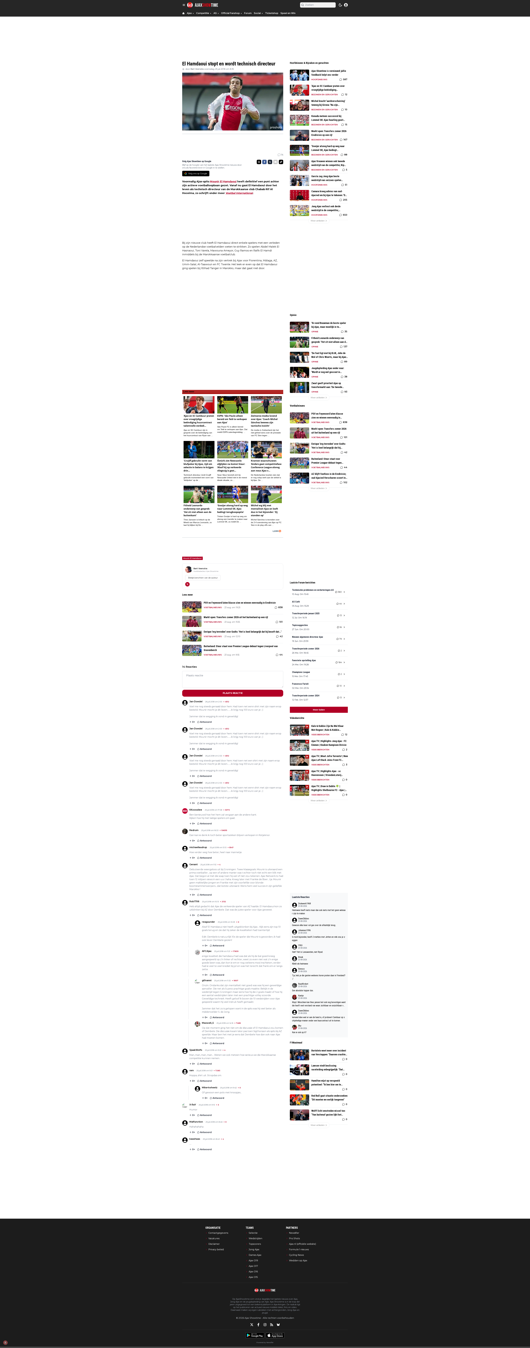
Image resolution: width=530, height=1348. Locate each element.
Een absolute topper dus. (302, 990)
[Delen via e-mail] (275, 162)
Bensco (301, 969)
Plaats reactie (233, 693)
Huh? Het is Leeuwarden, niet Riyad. (307, 952)
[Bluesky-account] (278, 1324)
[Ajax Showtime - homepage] (202, 5)
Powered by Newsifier (265, 1342)
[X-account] (251, 1324)
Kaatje (301, 995)
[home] (183, 13)
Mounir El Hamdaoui (223, 181)
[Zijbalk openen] (184, 5)
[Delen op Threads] (259, 162)
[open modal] (346, 5)
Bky (299, 1026)
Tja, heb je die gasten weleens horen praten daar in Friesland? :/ (318, 977)
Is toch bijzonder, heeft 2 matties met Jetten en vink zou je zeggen (318, 939)
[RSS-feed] (271, 1324)
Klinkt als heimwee (300, 963)
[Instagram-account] (265, 1324)
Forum (248, 13)
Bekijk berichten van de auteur (203, 578)
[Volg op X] (187, 584)
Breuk (300, 957)
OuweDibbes (303, 918)
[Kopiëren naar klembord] (281, 162)
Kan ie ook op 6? (299, 1032)
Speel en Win (288, 13)
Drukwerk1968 (304, 903)
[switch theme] (340, 5)
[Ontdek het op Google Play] (255, 1335)
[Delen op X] (270, 162)
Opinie (314, 331)
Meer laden (319, 710)
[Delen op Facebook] (264, 162)
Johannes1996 (304, 930)
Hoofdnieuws (319, 79)
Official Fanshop (230, 13)
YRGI (300, 945)
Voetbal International (239, 193)
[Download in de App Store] (275, 1335)
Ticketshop (271, 13)
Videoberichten (320, 734)
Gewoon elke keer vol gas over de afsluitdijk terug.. (314, 925)
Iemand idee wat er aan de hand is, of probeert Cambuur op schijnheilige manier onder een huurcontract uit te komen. (318, 1019)
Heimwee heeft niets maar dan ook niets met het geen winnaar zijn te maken (318, 912)
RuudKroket (303, 984)
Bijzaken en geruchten (324, 94)
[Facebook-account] (258, 1324)
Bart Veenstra (197, 69)
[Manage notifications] (5, 1342)
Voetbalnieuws (213, 607)
